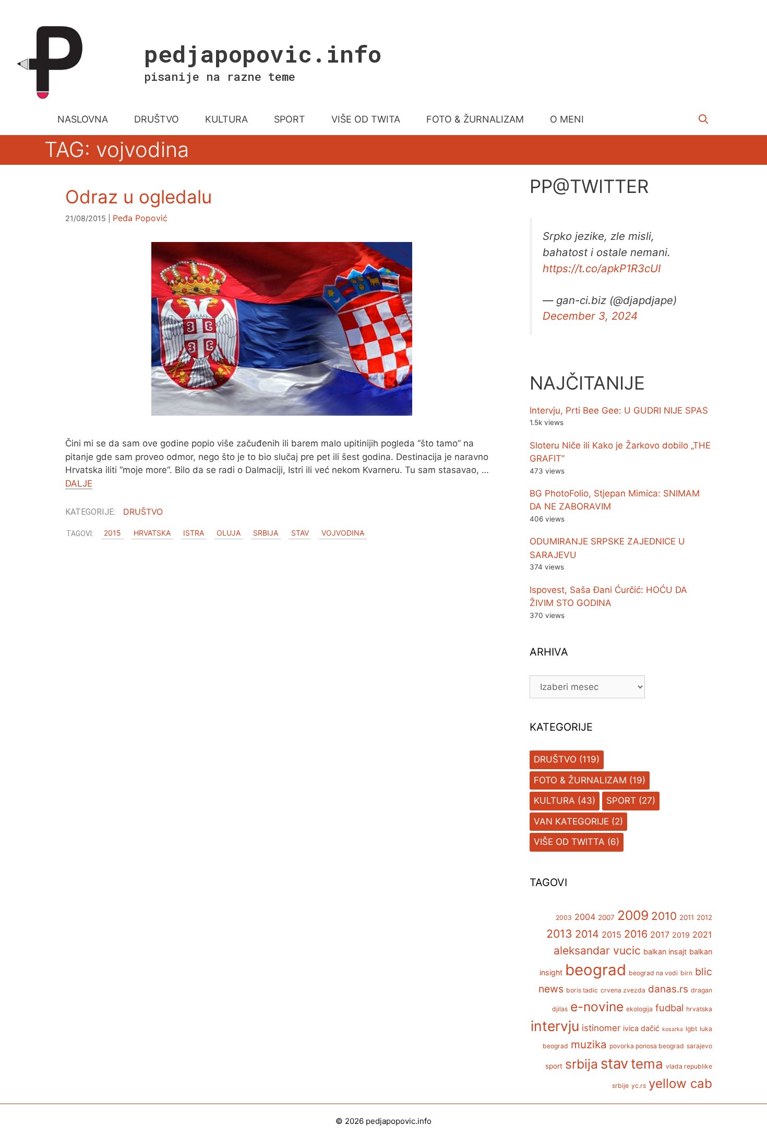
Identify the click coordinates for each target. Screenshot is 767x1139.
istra (193, 533)
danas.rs (668, 989)
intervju (555, 1025)
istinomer (601, 1028)
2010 (664, 916)
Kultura (554, 800)
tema (647, 1064)
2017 (659, 934)
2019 (681, 934)
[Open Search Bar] (704, 119)
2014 (587, 934)
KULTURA (226, 119)
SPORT (289, 119)
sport (553, 1066)
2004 (584, 917)
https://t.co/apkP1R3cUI (602, 268)
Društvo (143, 511)
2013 (559, 933)
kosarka (672, 1029)
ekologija (639, 1009)
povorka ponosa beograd (646, 1046)
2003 (564, 918)
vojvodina (342, 533)
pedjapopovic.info (262, 53)
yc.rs (638, 1085)
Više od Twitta (569, 842)
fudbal (669, 1007)
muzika (589, 1044)
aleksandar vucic (597, 950)
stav (300, 533)
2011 (686, 917)
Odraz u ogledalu (138, 197)
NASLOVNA (82, 119)
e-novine (597, 1006)
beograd (595, 970)
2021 (702, 934)
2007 (606, 917)
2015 (112, 533)
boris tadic (582, 990)
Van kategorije (571, 821)
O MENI (567, 119)
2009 (633, 915)
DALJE (78, 483)
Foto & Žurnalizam (580, 780)
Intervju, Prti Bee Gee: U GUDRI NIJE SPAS (619, 410)
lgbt (691, 1029)
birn (686, 973)
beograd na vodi (653, 973)
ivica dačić (641, 1028)
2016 (636, 934)
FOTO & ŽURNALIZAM (475, 119)
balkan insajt (665, 951)
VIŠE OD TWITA (365, 119)
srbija (265, 533)
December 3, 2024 (590, 315)
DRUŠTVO (156, 119)
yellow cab (680, 1083)
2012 (704, 917)
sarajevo (699, 1046)
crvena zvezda (623, 990)
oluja (229, 533)
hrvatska (152, 533)
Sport (621, 800)
